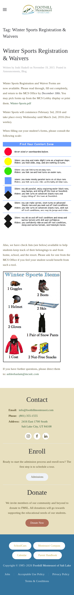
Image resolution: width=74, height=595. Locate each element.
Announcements (11, 71)
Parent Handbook (47, 555)
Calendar (22, 555)
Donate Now (37, 522)
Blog (24, 71)
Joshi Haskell (22, 67)
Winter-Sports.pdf (20, 103)
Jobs (7, 574)
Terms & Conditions (37, 581)
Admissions (37, 476)
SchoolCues (20, 545)
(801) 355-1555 (28, 415)
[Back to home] (37, 9)
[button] (5, 9)
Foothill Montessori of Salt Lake (52, 565)
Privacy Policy (60, 574)
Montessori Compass (49, 545)
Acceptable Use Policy (31, 574)
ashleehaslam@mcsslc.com (23, 374)
